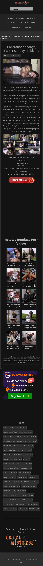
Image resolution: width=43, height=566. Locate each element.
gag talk (26, 468)
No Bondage (27, 27)
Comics (33, 23)
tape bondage (25, 500)
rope (38, 361)
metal (25, 482)
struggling (10, 500)
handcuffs (24, 473)
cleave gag (9, 450)
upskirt (34, 509)
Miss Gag (16, 55)
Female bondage (11, 464)
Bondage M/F (20, 18)
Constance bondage (34, 359)
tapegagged (23, 504)
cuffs (28, 455)
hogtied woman (22, 361)
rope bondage (21, 362)
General (10, 18)
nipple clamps (28, 486)
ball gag (21, 428)
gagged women (11, 468)
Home (2, 36)
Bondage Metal (23, 23)
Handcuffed (10, 473)
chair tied (27, 446)
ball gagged (24, 357)
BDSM (21, 437)
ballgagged (25, 432)
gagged (27, 464)
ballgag (30, 357)
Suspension (16, 27)
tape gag (9, 504)
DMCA (21, 562)
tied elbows (10, 509)
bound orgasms (11, 446)
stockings (27, 495)
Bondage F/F (31, 18)
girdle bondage (7, 361)
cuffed (17, 455)
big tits (32, 437)
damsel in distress (12, 459)
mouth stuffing (32, 361)
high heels (9, 477)
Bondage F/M (11, 23)
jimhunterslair (11, 482)
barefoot (9, 437)
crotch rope (25, 450)
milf (34, 482)
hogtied (15, 361)
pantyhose (9, 491)
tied (34, 504)
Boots (21, 441)
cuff (7, 455)
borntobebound (18, 359)
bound (25, 359)
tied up (23, 509)
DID (26, 459)
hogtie (22, 477)
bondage (10, 359)
